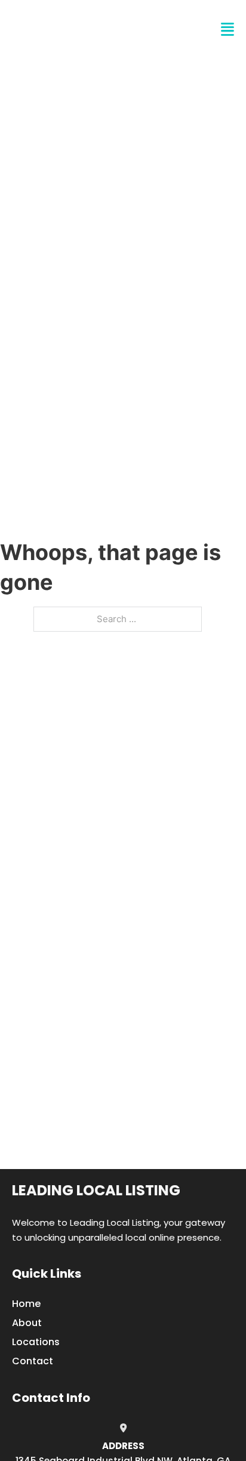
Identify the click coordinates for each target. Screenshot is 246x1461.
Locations (36, 1342)
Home (26, 1304)
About (27, 1323)
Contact (32, 1361)
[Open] (227, 29)
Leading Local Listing (96, 1190)
